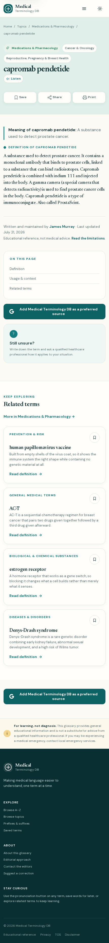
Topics (22, 26)
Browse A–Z (12, 810)
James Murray (62, 226)
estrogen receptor (27, 569)
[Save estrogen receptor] (94, 559)
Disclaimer (72, 935)
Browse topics (14, 817)
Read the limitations (88, 238)
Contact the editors (18, 866)
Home (8, 26)
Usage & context (23, 278)
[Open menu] (84, 8)
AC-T (14, 508)
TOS (58, 935)
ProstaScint (68, 203)
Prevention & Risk (26, 434)
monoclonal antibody (23, 163)
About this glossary (17, 853)
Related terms (21, 288)
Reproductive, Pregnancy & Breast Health (37, 58)
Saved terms (13, 830)
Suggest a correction (19, 873)
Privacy (45, 935)
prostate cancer (66, 156)
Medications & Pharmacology (53, 26)
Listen (16, 79)
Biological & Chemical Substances (43, 556)
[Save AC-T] (94, 498)
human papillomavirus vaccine (40, 447)
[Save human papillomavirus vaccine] (94, 437)
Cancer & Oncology (79, 48)
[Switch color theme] (99, 8)
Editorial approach (17, 860)
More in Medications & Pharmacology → (39, 416)
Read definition (25, 474)
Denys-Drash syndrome (33, 630)
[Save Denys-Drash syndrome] (94, 620)
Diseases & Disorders (29, 617)
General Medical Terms (32, 495)
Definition (17, 269)
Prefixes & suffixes (17, 823)
